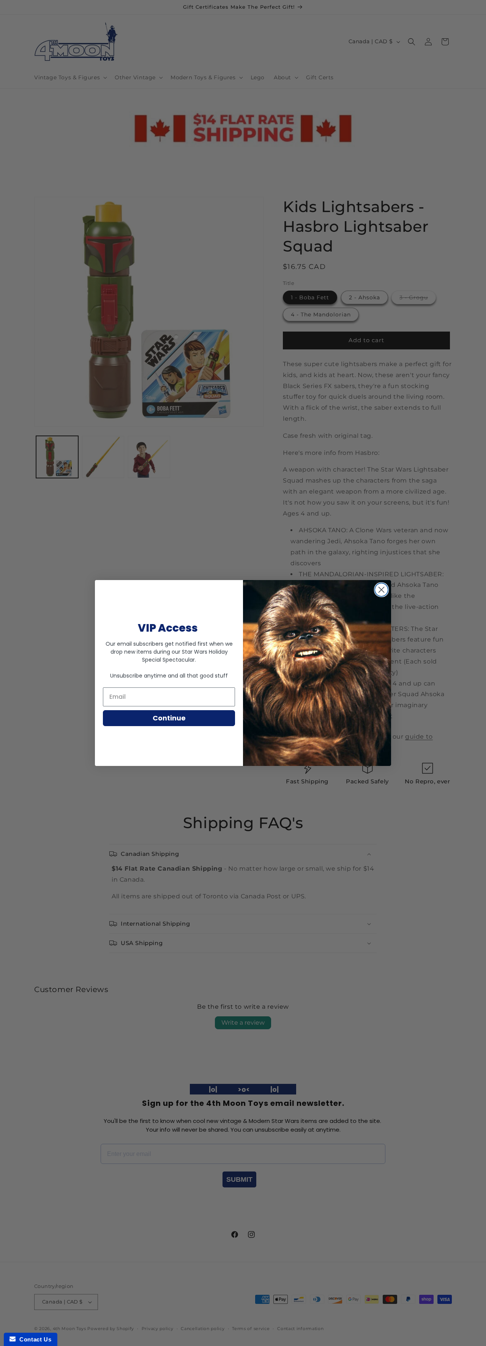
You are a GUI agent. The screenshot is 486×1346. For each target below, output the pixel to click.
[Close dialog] (381, 589)
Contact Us (33, 1339)
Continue (169, 718)
